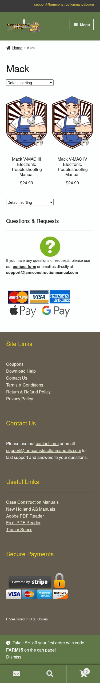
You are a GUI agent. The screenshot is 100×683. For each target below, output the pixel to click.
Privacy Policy (19, 399)
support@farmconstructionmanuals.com (43, 450)
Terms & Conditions (24, 385)
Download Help (21, 371)
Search (50, 674)
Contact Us (16, 378)
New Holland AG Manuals (30, 509)
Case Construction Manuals (32, 502)
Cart (77, 669)
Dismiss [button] (13, 657)
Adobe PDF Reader (25, 516)
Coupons (14, 364)
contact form (24, 266)
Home (17, 47)
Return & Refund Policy (28, 392)
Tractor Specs (19, 529)
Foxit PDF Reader (23, 522)
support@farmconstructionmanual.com (64, 4)
